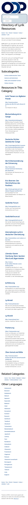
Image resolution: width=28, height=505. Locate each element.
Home (3, 32)
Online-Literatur (14, 379)
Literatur (3, 34)
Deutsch (15, 32)
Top (7, 32)
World (10, 32)
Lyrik (8, 34)
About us (16, 498)
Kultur (20, 32)
